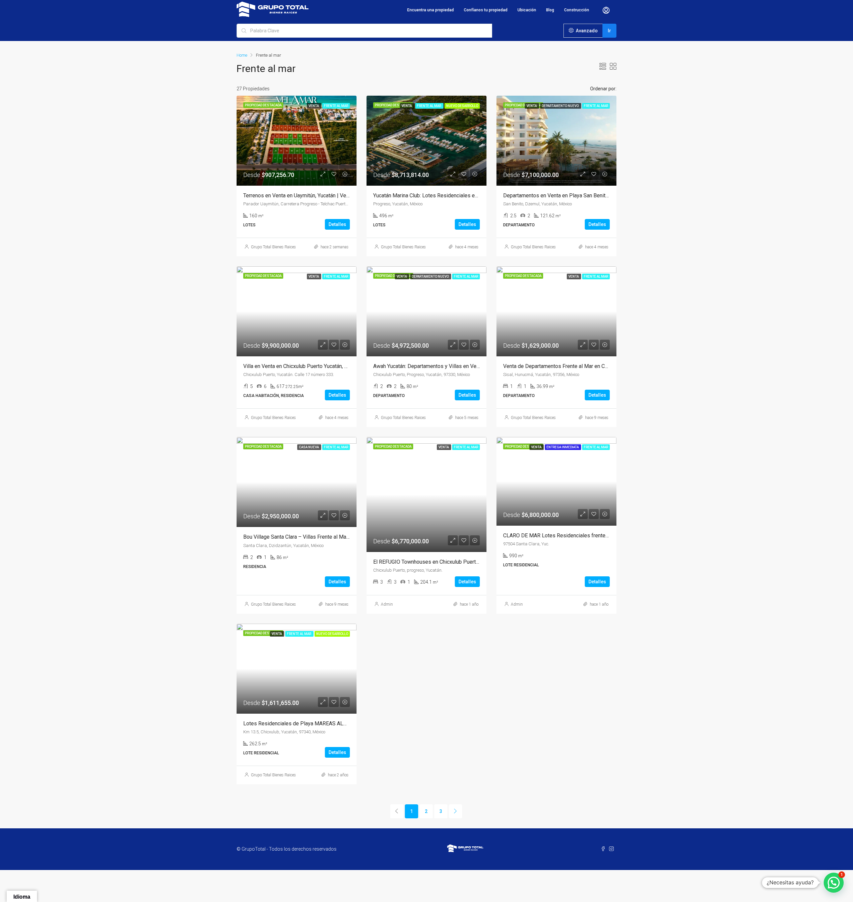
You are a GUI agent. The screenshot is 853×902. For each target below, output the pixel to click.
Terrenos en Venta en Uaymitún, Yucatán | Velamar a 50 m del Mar (319, 195)
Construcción (576, 10)
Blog (550, 10)
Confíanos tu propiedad (485, 10)
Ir (609, 30)
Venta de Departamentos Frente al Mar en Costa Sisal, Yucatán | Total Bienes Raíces (601, 366)
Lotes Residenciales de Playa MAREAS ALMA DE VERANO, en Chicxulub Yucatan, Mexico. (347, 723)
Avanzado (586, 30)
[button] (834, 883)
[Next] (455, 811)
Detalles (337, 224)
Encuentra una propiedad (430, 10)
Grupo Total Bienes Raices (273, 247)
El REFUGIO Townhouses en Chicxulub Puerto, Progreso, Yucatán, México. (458, 562)
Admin (387, 604)
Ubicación (526, 10)
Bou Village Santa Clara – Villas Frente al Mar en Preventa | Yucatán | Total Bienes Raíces (346, 537)
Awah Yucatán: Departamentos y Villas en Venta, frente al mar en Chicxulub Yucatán (469, 366)
